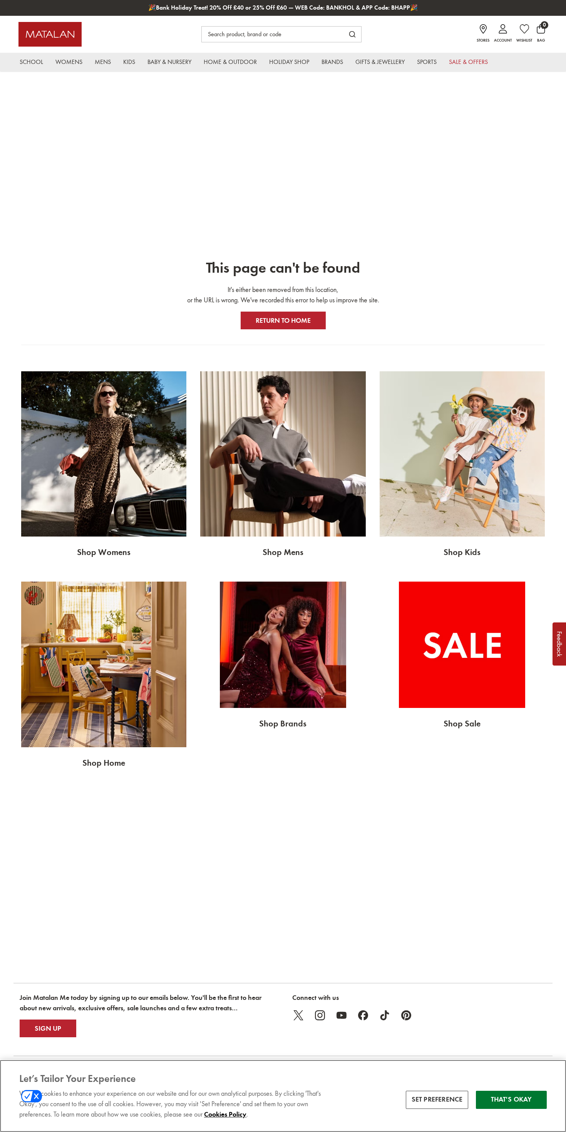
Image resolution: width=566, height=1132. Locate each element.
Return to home (283, 320)
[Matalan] (50, 34)
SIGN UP (48, 1028)
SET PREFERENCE (437, 1099)
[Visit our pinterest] (406, 1015)
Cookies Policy (225, 1114)
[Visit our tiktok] (384, 1015)
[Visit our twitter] (298, 1015)
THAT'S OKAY (511, 1099)
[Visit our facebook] (363, 1015)
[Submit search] (352, 34)
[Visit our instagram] (320, 1015)
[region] (283, 1096)
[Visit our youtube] (341, 1015)
